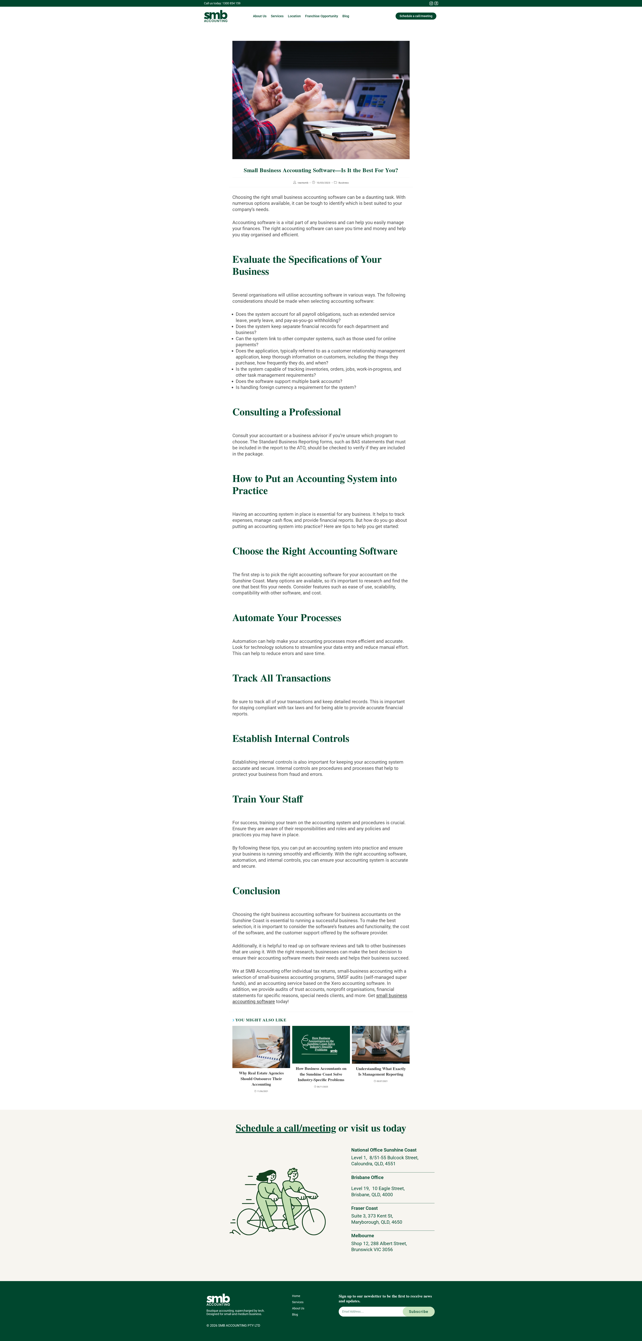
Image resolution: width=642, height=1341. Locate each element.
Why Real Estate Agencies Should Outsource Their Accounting (261, 1078)
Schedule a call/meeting (286, 1127)
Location (294, 16)
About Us (259, 16)
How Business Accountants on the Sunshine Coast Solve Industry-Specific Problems (321, 1074)
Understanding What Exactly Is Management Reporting (381, 1071)
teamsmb (303, 182)
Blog (345, 16)
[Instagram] (431, 3)
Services (277, 16)
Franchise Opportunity (321, 16)
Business (344, 182)
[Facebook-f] (436, 3)
